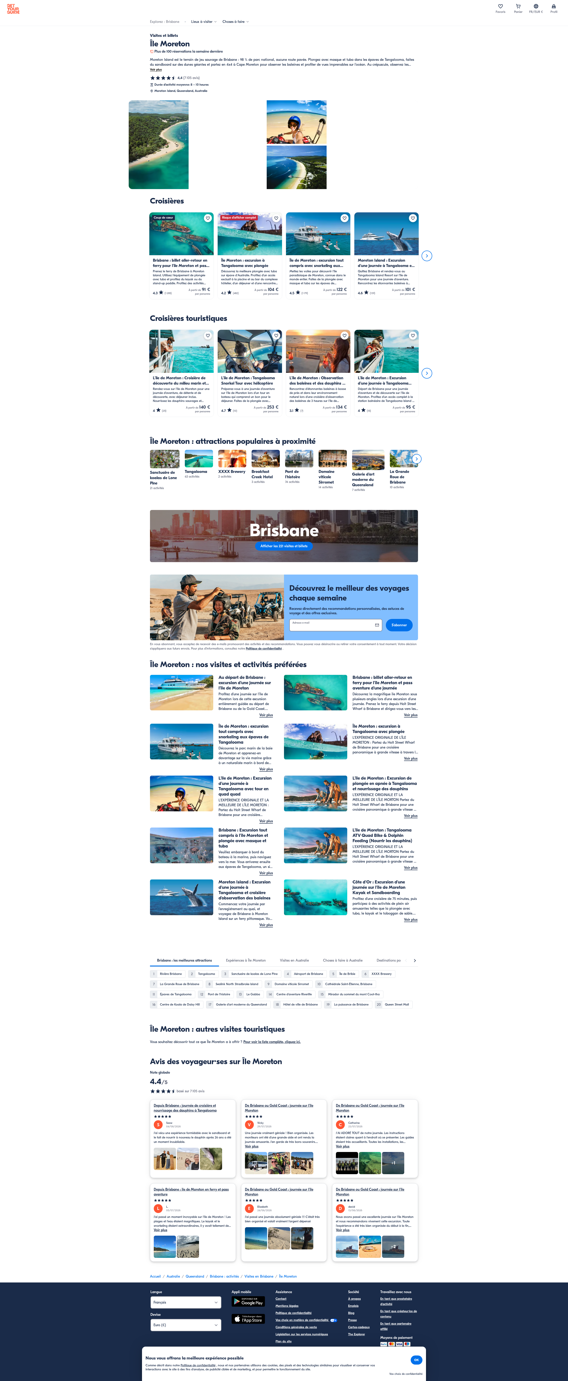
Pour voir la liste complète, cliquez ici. (272, 1042)
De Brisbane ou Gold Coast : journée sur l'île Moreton (279, 1108)
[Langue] (536, 6)
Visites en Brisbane (259, 1276)
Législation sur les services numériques (302, 1334)
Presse (352, 1320)
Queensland (195, 1276)
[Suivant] (427, 256)
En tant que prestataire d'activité (396, 1301)
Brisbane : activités (224, 1276)
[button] (164, 470)
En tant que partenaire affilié (395, 1326)
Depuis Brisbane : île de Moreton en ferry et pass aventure (191, 1191)
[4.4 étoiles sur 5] (163, 78)
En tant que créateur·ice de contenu (398, 1313)
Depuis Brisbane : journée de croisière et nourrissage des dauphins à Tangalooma (185, 1108)
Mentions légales (287, 1306)
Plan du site (284, 1341)
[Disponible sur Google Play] (248, 1302)
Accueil (155, 1276)
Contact (281, 1299)
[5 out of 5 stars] (193, 1116)
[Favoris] (500, 6)
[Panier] (518, 6)
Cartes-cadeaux (359, 1327)
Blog (351, 1313)
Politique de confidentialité (264, 648)
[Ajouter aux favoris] (208, 218)
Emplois (353, 1306)
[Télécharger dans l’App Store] (248, 1319)
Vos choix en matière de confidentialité (302, 1320)
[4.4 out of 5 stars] (163, 1091)
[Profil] (553, 6)
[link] (164, 470)
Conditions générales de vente (296, 1327)
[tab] (184, 960)
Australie (173, 1276)
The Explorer (356, 1334)
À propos (354, 1299)
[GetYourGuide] (13, 9)
